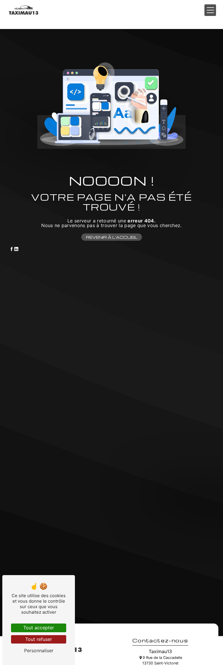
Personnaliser (38, 650)
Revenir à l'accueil (111, 237)
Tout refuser (38, 639)
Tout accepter (38, 627)
